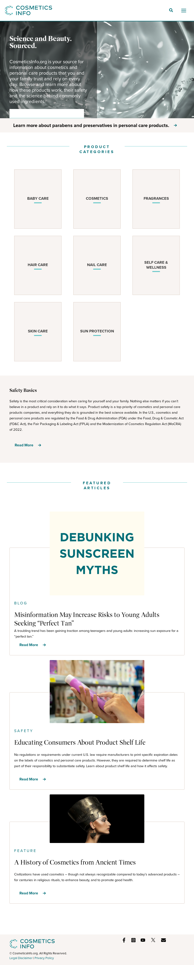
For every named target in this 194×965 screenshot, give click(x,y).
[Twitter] (153, 940)
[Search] (77, 113)
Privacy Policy (44, 958)
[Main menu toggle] (183, 10)
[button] (171, 11)
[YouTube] (143, 940)
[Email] (163, 940)
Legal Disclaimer (20, 958)
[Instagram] (133, 940)
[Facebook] (124, 940)
